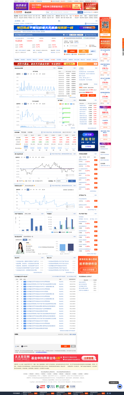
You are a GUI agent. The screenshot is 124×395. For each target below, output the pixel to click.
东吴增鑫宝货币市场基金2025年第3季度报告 (37, 301)
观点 (64, 15)
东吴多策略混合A (83, 221)
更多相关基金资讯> (38, 272)
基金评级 (53, 52)
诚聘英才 (86, 373)
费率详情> (76, 42)
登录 (39, 247)
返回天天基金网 (55, 1)
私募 (39, 17)
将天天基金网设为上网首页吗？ (48, 371)
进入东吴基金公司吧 (71, 276)
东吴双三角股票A (83, 244)
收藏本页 (95, 12)
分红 (34, 17)
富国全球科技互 (83, 109)
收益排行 (86, 17)
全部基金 (22, 23)
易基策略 (43, 31)
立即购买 (72, 51)
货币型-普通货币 (22, 50)
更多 (97, 21)
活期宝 (81, 15)
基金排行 (30, 15)
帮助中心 (82, 1)
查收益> (96, 84)
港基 (36, 15)
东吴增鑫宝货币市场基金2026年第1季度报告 (37, 289)
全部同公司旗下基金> (92, 253)
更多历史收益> (73, 97)
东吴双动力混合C (83, 235)
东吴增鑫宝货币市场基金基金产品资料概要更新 (37, 308)
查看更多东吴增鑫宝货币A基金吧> (67, 330)
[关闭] (110, 393)
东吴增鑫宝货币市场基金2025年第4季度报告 (37, 296)
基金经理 (29, 59)
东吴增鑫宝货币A (29, 23)
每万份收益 (18, 38)
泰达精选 (34, 31)
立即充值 (92, 95)
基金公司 (90, 12)
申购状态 (30, 17)
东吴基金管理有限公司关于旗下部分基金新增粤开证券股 (40, 284)
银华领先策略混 (83, 119)
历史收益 (60, 68)
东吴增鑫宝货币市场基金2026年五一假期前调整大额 (39, 286)
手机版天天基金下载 (91, 34)
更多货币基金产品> (92, 209)
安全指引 (49, 373)
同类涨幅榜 (16, 393)
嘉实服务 (38, 31)
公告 (37, 17)
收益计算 (49, 17)
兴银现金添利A (82, 187)
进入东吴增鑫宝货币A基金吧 (58, 276)
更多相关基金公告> (70, 272)
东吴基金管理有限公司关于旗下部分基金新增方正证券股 (40, 318)
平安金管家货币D (83, 198)
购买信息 (95, 59)
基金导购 (82, 17)
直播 (71, 17)
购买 (96, 160)
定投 (34, 15)
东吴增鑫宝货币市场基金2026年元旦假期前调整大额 (39, 299)
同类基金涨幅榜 (83, 154)
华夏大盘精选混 (83, 107)
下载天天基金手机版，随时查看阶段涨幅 (52, 132)
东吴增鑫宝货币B (83, 286)
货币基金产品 (82, 195)
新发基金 (26, 17)
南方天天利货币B (83, 284)
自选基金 (76, 1)
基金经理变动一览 (28, 236)
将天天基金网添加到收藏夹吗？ (64, 371)
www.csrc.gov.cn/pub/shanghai (62, 380)
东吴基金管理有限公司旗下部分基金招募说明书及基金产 (40, 313)
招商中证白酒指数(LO (84, 290)
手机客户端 (39, 1)
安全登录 (22, 1)
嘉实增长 (29, 31)
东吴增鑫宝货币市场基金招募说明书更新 (36, 311)
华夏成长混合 (83, 105)
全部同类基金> (93, 191)
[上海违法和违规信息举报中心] (60, 386)
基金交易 (63, 1)
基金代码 (86, 12)
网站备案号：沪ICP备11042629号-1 (74, 382)
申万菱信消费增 (83, 123)
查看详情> (73, 128)
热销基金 (91, 17)
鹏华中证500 (82, 113)
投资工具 (44, 15)
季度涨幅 (23, 132)
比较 (53, 15)
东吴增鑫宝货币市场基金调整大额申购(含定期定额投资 (39, 306)
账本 (53, 17)
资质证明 (31, 373)
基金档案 (17, 59)
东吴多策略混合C (83, 226)
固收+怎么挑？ (82, 75)
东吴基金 (40, 52)
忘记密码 (32, 1)
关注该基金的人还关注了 (85, 276)
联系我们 (43, 373)
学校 (67, 15)
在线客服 (80, 373)
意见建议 (74, 373)
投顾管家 (26, 15)
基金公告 (83, 59)
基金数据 (16, 15)
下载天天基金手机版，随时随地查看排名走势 (62, 185)
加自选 (73, 34)
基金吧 (67, 17)
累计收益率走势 (19, 154)
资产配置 (60, 100)
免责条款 (55, 373)
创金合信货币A (82, 282)
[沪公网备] (71, 386)
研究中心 (37, 373)
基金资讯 (17, 257)
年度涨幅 (30, 132)
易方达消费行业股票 (83, 288)
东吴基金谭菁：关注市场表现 (85, 79)
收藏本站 (16, 1)
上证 (23, 21)
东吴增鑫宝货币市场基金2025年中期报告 (36, 321)
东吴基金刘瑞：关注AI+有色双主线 (87, 73)
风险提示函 (67, 373)
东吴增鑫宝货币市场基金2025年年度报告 (36, 291)
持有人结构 (76, 59)
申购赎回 (49, 213)
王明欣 (57, 50)
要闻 (62, 15)
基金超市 (77, 17)
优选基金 (96, 17)
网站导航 (94, 1)
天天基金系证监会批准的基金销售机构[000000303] (43, 377)
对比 (72, 181)
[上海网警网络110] (40, 386)
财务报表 (89, 59)
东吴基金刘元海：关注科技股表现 (86, 71)
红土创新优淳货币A (83, 168)
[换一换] (108, 393)
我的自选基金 (82, 100)
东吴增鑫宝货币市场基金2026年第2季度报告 (37, 281)
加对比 (80, 34)
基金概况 (23, 59)
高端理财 (96, 15)
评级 (39, 15)
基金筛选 (44, 17)
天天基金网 (16, 23)
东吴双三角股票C (83, 240)
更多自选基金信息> (92, 128)
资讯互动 (58, 15)
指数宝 (85, 15)
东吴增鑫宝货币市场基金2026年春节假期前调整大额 (39, 294)
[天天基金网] (18, 12)
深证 (59, 21)
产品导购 (70, 1)
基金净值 (21, 15)
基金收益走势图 (19, 68)
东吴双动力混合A (83, 230)
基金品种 (28, 12)
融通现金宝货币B (83, 159)
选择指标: (65, 189)
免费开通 (84, 95)
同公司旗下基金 (83, 213)
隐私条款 (61, 373)
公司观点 (81, 68)
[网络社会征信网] (50, 386)
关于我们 (25, 373)
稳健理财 (91, 15)
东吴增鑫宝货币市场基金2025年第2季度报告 (37, 323)
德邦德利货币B (82, 173)
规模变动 (71, 59)
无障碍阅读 (87, 1)
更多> (54, 68)
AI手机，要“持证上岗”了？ (85, 77)
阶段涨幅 (47, 59)
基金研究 (58, 17)
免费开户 (27, 1)
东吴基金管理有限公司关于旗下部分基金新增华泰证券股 (40, 303)
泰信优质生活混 (83, 121)
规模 (34, 50)
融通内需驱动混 (83, 117)
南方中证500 (82, 111)
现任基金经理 (18, 236)
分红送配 (53, 59)
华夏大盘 (25, 31)
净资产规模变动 (19, 213)
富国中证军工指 (83, 115)
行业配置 (65, 59)
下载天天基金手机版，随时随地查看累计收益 (62, 153)
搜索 (80, 12)
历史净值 (41, 59)
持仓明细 (59, 59)
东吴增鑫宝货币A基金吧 (21, 276)
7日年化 (29, 38)
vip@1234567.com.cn (53, 375)
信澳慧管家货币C (83, 178)
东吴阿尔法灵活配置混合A (85, 249)
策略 (62, 17)
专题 (71, 15)
